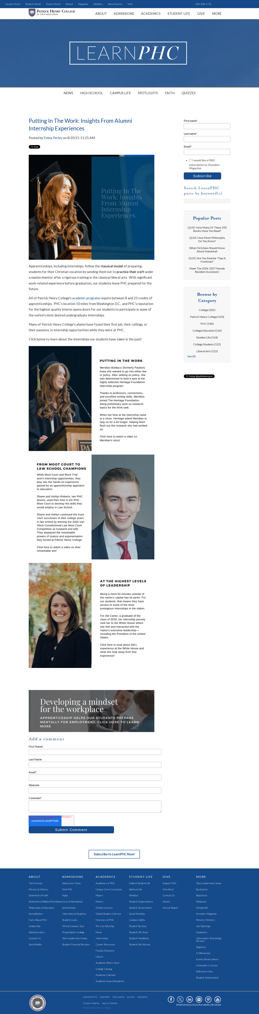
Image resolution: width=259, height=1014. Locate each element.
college (207, 309)
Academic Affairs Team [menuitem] (107, 963)
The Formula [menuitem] (35, 883)
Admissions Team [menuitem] (71, 883)
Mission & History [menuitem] (38, 889)
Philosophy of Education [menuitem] (41, 908)
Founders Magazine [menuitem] (206, 914)
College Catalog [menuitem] (104, 969)
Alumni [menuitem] (69, 3)
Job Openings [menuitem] (203, 926)
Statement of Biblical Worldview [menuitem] (45, 901)
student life (207, 337)
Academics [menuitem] (151, 14)
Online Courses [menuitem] (104, 908)
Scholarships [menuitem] (69, 908)
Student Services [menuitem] (138, 926)
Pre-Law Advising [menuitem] (105, 926)
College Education (207, 330)
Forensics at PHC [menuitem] (105, 920)
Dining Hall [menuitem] (202, 908)
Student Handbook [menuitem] (139, 938)
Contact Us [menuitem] (35, 938)
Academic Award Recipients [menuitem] (110, 981)
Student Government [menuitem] (140, 908)
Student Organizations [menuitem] (141, 901)
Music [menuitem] (99, 932)
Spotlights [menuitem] (148, 93)
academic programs (86, 298)
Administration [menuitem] (37, 932)
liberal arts (207, 351)
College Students (207, 344)
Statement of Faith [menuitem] (38, 895)
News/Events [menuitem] (115, 3)
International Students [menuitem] (74, 914)
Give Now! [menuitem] (168, 889)
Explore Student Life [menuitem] (139, 883)
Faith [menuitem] (170, 93)
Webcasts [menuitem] (201, 901)
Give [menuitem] (201, 14)
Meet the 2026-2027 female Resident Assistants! (207, 270)
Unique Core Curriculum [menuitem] (109, 889)
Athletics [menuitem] (98, 3)
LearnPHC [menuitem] (105, 997)
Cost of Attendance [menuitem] (72, 901)
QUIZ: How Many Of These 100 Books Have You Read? (207, 229)
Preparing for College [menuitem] (73, 932)
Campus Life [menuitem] (120, 93)
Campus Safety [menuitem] (137, 920)
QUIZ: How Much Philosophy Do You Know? (207, 239)
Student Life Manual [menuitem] (139, 944)
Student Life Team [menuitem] (138, 932)
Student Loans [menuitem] (70, 920)
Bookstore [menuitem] (202, 889)
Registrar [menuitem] (201, 947)
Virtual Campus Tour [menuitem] (73, 926)
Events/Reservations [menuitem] (207, 959)
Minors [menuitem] (99, 901)
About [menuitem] (101, 14)
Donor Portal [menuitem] (53, 3)
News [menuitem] (68, 93)
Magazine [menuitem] (83, 3)
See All (191, 356)
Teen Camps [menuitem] (118, 997)
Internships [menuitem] (102, 938)
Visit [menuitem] (130, 3)
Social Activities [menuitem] (137, 914)
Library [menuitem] (99, 956)
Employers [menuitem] (201, 932)
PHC (207, 323)
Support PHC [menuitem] (170, 883)
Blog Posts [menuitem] (201, 895)
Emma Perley (53, 138)
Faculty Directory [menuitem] (105, 950)
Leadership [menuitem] (34, 926)
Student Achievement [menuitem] (207, 977)
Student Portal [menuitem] (33, 3)
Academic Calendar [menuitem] (106, 975)
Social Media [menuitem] (35, 944)
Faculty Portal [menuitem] (12, 3)
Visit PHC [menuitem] (67, 889)
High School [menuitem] (91, 93)
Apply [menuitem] (65, 895)
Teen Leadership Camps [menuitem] (74, 938)
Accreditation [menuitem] (36, 914)
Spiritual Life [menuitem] (135, 889)
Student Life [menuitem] (179, 14)
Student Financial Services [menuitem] (76, 944)
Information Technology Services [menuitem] (208, 939)
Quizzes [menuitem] (189, 93)
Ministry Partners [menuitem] (205, 920)
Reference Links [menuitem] (204, 971)
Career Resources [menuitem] (105, 944)
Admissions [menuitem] (124, 14)
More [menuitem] (217, 14)
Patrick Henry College (207, 316)
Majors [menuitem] (99, 895)
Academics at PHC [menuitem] (105, 883)
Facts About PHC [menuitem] (38, 920)
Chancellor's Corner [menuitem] (207, 965)
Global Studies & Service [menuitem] (108, 914)
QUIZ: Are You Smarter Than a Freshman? (207, 259)
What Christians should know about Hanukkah (207, 249)
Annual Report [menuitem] (170, 908)
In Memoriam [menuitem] (203, 953)
